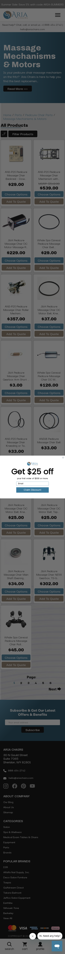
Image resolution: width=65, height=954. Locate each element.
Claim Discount (32, 489)
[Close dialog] (63, 457)
